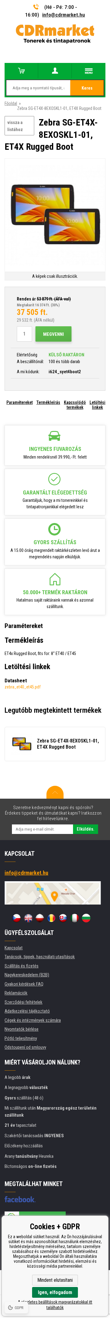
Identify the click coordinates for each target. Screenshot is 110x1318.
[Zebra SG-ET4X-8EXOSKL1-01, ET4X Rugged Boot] (55, 215)
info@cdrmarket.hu (63, 15)
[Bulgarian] (86, 918)
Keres (87, 88)
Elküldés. (85, 829)
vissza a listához (15, 126)
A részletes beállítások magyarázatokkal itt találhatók (55, 1305)
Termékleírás (48, 402)
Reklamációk (16, 993)
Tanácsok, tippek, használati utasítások (40, 956)
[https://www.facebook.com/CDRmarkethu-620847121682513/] (20, 1199)
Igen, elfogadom (55, 1292)
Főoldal (11, 103)
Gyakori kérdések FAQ (24, 984)
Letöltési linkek (97, 405)
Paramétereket (19, 402)
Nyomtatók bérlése (21, 1029)
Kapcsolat (14, 948)
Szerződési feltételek (23, 1002)
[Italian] (74, 918)
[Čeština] (16, 918)
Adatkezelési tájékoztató (27, 1011)
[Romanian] (51, 918)
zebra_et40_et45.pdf (23, 686)
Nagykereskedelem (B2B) (27, 975)
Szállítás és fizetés (21, 966)
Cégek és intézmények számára (33, 1020)
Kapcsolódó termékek (75, 405)
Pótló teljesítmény (21, 1038)
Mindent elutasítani (55, 1280)
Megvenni (53, 334)
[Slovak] (63, 918)
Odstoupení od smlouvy (25, 1047)
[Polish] (39, 918)
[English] (28, 918)
